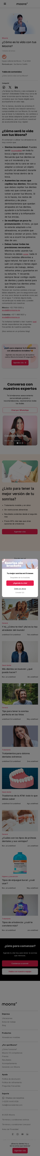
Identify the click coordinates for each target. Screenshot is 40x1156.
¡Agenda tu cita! (20, 583)
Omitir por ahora (20, 589)
